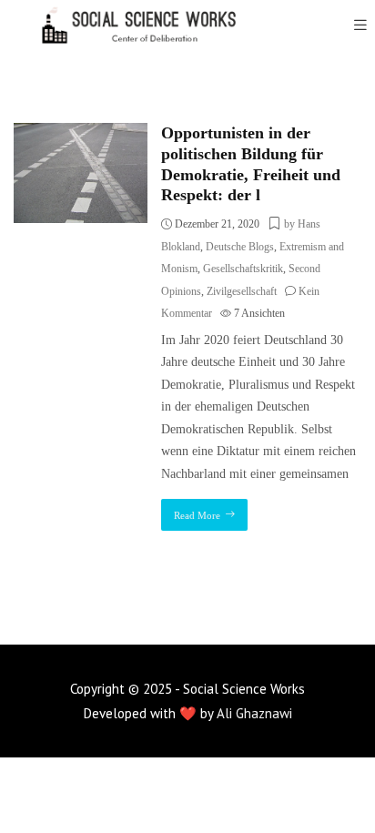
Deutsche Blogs (240, 246)
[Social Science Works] (127, 25)
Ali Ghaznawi (254, 713)
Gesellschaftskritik (243, 268)
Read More (197, 515)
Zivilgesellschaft (242, 291)
